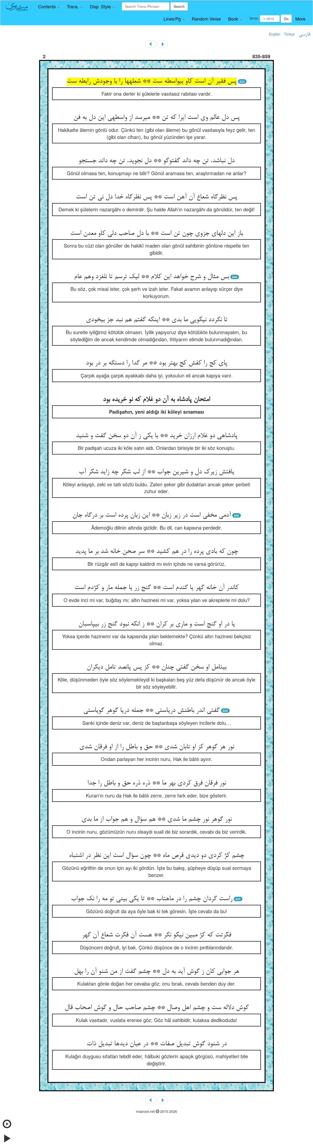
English (274, 34)
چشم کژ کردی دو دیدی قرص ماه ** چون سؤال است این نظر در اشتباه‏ (156, 856)
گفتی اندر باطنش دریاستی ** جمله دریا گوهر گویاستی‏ (151, 711)
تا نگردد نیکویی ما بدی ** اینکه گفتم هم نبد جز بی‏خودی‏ (156, 320)
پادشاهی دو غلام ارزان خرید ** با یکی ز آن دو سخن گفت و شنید (156, 436)
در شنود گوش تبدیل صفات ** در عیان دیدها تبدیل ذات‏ (157, 1044)
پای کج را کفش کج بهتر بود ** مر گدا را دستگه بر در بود (156, 363)
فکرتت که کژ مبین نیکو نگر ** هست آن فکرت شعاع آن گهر (156, 935)
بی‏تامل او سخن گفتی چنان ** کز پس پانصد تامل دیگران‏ (156, 667)
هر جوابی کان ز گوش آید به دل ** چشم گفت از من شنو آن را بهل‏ (156, 972)
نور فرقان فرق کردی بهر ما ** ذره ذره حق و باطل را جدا (156, 783)
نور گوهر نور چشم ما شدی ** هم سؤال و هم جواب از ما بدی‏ (156, 819)
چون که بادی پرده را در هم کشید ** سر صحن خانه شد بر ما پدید (156, 552)
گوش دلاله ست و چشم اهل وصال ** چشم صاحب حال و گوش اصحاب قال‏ (157, 1008)
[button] (48, 6)
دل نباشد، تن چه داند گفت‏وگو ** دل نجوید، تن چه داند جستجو (156, 161)
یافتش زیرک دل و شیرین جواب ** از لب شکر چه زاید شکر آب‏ (156, 472)
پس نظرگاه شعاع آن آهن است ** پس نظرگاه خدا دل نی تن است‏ (156, 197)
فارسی (304, 34)
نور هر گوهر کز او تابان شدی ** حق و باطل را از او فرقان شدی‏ (156, 747)
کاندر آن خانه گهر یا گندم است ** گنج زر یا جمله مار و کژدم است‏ (156, 588)
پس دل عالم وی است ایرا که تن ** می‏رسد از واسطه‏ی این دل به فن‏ (156, 118)
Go (286, 18)
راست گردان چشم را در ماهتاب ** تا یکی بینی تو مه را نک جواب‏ (151, 899)
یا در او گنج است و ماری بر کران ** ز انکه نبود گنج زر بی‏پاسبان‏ (156, 624)
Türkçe (289, 34)
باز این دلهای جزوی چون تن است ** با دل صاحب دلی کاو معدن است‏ (156, 234)
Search (179, 6)
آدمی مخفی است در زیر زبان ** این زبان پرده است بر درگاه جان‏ (151, 515)
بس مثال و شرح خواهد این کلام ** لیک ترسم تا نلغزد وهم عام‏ (151, 277)
